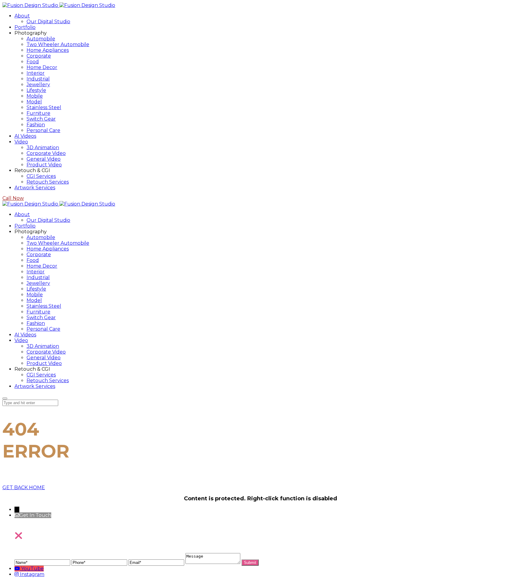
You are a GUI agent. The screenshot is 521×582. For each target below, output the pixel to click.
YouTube (32, 568)
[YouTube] (17, 568)
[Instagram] (17, 574)
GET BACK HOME (23, 487)
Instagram (32, 574)
